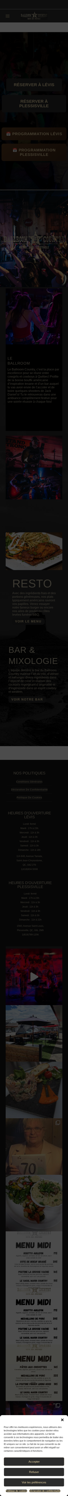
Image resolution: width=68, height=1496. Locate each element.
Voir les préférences (34, 1482)
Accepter (34, 1461)
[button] (62, 1420)
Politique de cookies (16, 1491)
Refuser (34, 1472)
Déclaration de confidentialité (44, 1491)
